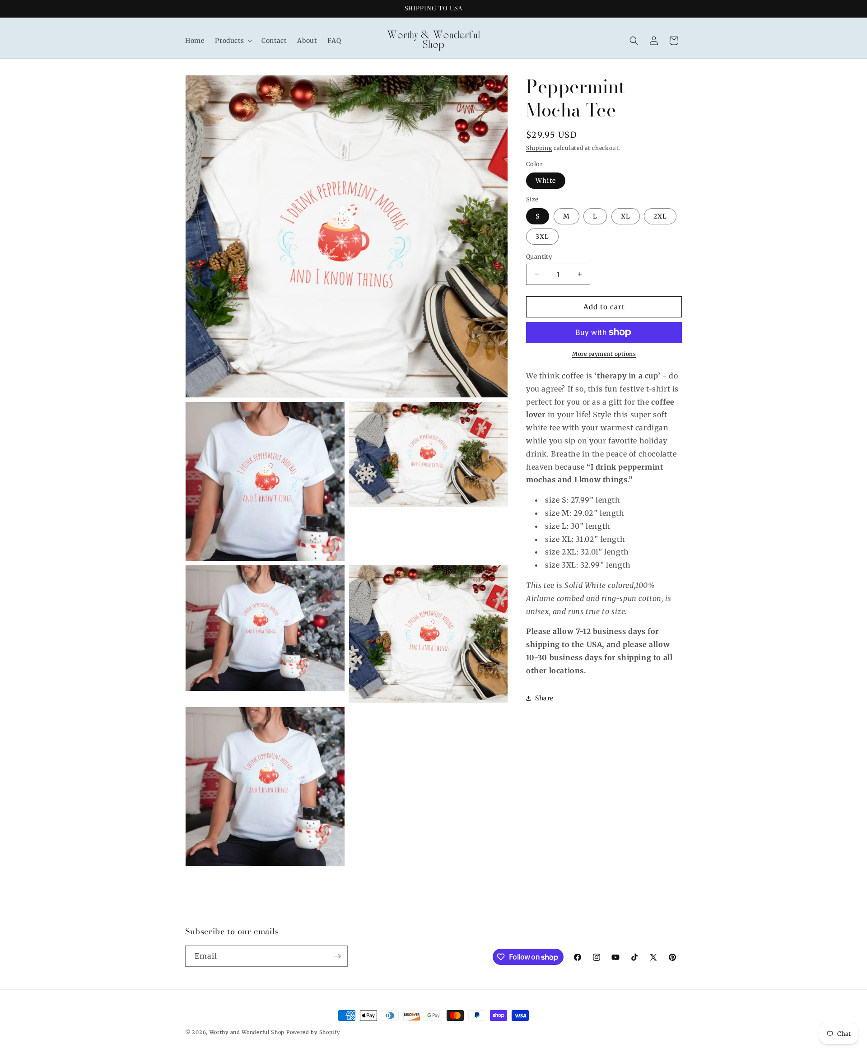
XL (625, 216)
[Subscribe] (337, 956)
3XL (542, 236)
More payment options (604, 353)
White (546, 181)
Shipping (539, 147)
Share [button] (544, 698)
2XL (660, 216)
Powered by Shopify (313, 1032)
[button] (233, 40)
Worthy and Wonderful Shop (247, 1032)
